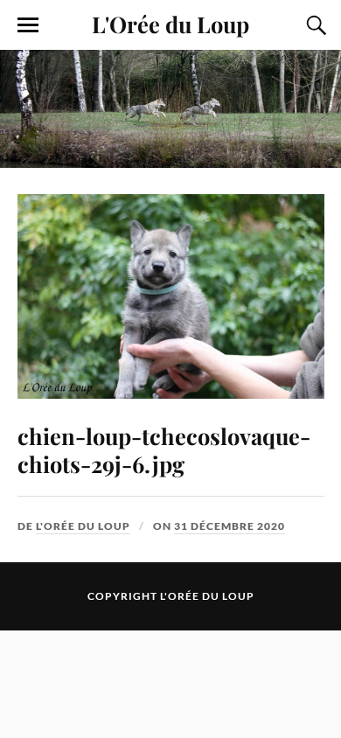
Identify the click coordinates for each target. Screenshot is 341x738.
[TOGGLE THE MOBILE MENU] (27, 25)
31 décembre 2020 (229, 526)
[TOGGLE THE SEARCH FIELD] (313, 25)
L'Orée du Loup (170, 23)
